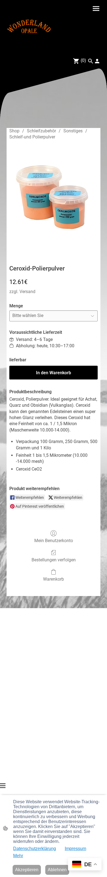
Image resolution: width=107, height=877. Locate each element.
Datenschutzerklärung (34, 848)
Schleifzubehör (41, 130)
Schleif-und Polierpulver (32, 137)
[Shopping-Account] (97, 61)
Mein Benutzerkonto (53, 540)
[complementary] (85, 864)
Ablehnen (57, 869)
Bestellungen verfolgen (54, 559)
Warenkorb (53, 579)
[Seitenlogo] (29, 26)
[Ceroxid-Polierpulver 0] (53, 201)
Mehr (18, 855)
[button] (90, 61)
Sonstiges (73, 130)
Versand (27, 291)
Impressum (75, 848)
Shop (14, 130)
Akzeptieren (26, 869)
